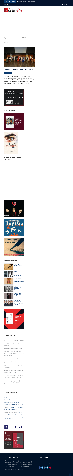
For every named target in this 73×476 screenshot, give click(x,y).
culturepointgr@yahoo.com (48, 463)
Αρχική (5, 38)
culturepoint (7, 402)
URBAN (6, 42)
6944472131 (45, 461)
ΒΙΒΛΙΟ (30, 38)
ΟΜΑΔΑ (13, 42)
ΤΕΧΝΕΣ (46, 38)
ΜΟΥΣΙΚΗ (38, 38)
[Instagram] (64, 4)
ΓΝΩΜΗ (24, 38)
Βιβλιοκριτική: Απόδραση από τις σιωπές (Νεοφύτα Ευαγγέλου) (13, 397)
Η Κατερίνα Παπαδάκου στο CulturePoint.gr (18, 70)
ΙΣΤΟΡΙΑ (60, 38)
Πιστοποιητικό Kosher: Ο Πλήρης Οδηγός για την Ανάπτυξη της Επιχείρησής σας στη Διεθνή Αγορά (14, 381)
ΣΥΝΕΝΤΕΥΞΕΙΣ (14, 38)
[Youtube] (68, 4)
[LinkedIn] (66, 4)
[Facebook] (61, 4)
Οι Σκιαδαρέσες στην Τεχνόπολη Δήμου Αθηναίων (36, 1)
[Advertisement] (36, 25)
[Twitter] (63, 4)
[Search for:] (8, 4)
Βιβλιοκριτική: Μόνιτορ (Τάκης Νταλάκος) (13, 358)
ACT (53, 38)
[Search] (15, 4)
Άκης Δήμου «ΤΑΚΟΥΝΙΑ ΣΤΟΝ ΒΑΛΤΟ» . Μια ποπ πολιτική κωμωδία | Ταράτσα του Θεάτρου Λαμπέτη (14, 353)
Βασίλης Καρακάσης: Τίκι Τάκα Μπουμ (13, 348)
